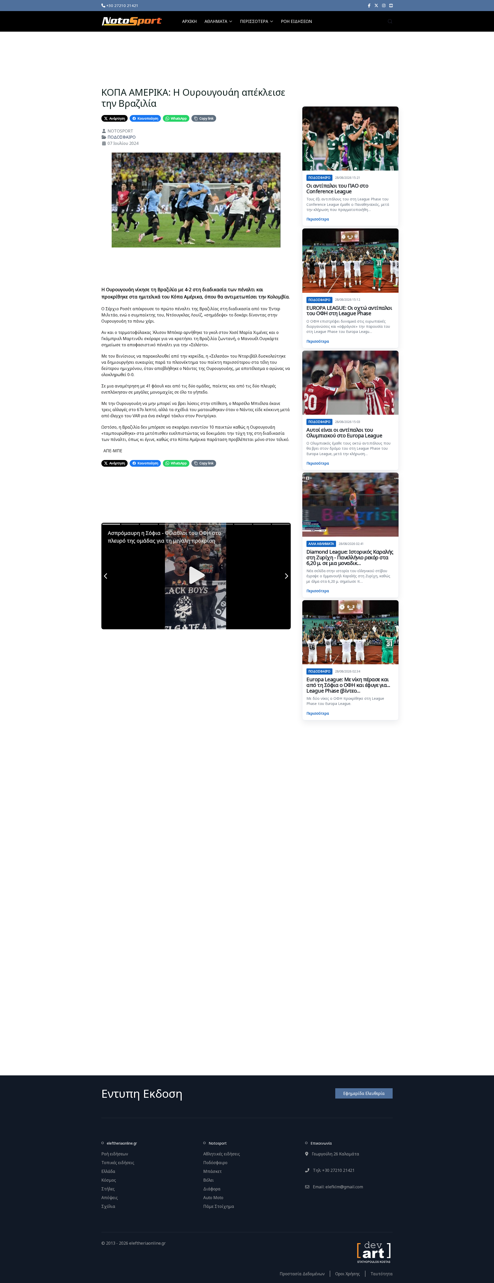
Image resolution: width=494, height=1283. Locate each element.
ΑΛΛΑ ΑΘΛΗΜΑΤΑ (321, 544)
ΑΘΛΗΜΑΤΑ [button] (216, 21)
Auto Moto (213, 1197)
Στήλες (108, 1189)
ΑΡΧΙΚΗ (189, 21)
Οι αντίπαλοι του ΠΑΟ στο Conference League (337, 188)
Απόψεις (109, 1197)
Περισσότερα (317, 219)
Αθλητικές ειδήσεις (221, 1154)
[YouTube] (391, 5)
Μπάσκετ (212, 1171)
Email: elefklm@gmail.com (337, 1187)
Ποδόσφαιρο (215, 1162)
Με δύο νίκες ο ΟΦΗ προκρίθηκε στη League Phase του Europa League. (345, 701)
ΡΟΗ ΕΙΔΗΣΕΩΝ (296, 21)
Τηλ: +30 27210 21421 (333, 1170)
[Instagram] (383, 5)
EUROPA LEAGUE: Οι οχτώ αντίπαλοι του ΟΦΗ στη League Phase (349, 310)
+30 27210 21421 (121, 5)
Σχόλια (108, 1206)
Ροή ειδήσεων (114, 1154)
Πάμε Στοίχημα (218, 1206)
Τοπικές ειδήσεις (117, 1162)
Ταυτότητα (381, 1274)
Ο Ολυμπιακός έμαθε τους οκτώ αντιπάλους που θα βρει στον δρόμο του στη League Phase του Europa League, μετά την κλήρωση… (348, 448)
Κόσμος (108, 1180)
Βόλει (208, 1180)
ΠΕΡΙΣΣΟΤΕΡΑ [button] (254, 21)
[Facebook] (369, 5)
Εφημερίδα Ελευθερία (364, 1093)
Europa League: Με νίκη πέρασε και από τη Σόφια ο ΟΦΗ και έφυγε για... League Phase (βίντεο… (348, 685)
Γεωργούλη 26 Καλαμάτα (335, 1154)
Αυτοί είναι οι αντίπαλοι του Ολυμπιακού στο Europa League (344, 432)
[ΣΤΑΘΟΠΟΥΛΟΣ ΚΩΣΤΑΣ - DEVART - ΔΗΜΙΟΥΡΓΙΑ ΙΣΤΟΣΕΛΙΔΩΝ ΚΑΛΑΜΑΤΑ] (373, 1252)
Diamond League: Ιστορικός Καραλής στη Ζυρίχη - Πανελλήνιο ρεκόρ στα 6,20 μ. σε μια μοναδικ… (349, 557)
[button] (390, 21)
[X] (376, 5)
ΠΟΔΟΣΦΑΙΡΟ (122, 137)
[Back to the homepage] (131, 21)
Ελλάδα (108, 1171)
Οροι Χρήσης (347, 1274)
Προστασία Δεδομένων (302, 1274)
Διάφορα (211, 1189)
